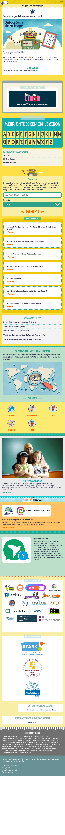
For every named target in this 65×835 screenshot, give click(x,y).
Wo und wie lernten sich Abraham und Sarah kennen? (26, 241)
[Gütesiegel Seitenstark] (32, 648)
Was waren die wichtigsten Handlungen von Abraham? (22, 339)
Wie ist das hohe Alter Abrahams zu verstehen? (24, 303)
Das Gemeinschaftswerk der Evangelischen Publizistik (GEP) (23, 736)
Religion (6, 199)
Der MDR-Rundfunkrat (18, 750)
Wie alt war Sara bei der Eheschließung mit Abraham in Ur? (24, 335)
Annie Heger (32, 722)
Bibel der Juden (17, 71)
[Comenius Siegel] (32, 668)
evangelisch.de (7, 768)
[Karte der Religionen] (32, 378)
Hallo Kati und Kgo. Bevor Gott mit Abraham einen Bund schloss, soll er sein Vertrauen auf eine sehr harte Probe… (10, 257)
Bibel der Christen (30, 71)
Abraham (45, 57)
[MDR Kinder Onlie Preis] (32, 689)
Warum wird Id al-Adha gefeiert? (14, 326)
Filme (32, 430)
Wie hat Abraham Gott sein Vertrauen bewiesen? (24, 254)
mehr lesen (7, 493)
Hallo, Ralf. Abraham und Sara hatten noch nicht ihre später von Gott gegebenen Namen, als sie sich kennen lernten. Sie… (10, 244)
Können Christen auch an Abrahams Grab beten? (20, 322)
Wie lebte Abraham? (14, 279)
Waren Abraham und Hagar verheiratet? (17, 331)
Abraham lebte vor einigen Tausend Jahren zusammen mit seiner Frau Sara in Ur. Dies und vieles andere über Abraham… (10, 281)
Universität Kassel (39, 740)
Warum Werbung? (32, 87)
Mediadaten (41, 759)
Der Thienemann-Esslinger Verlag (36, 746)
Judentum (32, 11)
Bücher (11, 430)
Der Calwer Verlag (15, 746)
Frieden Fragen (41, 538)
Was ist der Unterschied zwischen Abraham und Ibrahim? (27, 291)
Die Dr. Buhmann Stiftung (18, 744)
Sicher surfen (19, 761)
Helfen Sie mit (7, 761)
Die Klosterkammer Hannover (38, 744)
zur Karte (32, 398)
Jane (10, 54)
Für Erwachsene (53, 759)
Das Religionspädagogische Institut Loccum (27, 747)
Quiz (53, 415)
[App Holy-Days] (32, 499)
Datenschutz (16, 759)
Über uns (25, 759)
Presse (33, 759)
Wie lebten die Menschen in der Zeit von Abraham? (25, 266)
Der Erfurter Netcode (22, 752)
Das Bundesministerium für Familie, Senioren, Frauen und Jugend (25, 737)
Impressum (6, 759)
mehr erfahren (8, 527)
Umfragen (32, 415)
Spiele (11, 415)
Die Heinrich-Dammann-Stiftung (21, 742)
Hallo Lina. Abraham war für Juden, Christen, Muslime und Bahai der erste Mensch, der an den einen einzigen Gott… (10, 232)
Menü (61, 2)
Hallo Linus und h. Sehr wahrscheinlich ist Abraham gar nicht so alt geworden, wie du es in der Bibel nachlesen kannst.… (10, 306)
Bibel (30, 57)
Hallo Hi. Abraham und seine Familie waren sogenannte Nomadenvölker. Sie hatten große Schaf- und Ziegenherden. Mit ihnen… (10, 269)
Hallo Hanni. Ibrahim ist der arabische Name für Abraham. (10, 294)
